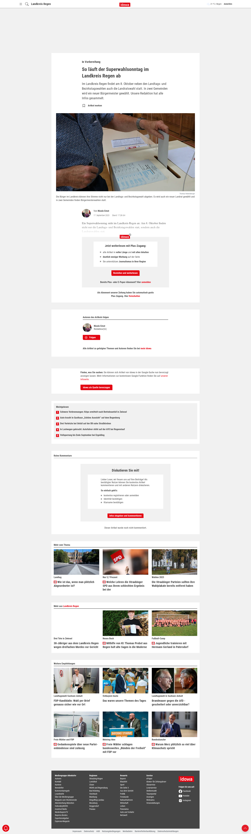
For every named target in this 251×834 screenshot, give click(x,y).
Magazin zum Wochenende (66, 800)
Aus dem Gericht (126, 791)
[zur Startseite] (187, 778)
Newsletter (59, 788)
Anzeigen (150, 797)
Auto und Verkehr (127, 812)
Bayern (123, 778)
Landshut (93, 781)
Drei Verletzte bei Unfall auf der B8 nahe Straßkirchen (85, 423)
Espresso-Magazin (62, 821)
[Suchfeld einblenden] (27, 4)
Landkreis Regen (41, 4)
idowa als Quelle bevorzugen (96, 387)
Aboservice (150, 785)
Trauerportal (151, 794)
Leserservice (151, 788)
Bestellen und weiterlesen (125, 273)
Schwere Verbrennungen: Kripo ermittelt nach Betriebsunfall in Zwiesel (93, 411)
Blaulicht (123, 781)
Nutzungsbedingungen (111, 831)
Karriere (58, 785)
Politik (122, 794)
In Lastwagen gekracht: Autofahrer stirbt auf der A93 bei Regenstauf (92, 429)
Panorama (124, 809)
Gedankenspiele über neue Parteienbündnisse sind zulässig (76, 746)
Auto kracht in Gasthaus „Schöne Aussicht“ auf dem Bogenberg (90, 417)
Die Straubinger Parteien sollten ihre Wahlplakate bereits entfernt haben (173, 583)
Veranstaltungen (153, 803)
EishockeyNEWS (61, 806)
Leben (122, 806)
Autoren (58, 778)
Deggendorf (94, 806)
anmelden (146, 282)
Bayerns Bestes (61, 815)
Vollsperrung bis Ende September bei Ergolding (82, 435)
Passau (92, 809)
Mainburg (93, 797)
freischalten (134, 296)
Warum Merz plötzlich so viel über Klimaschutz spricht (174, 746)
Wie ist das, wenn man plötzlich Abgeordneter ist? (74, 583)
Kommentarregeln (62, 791)
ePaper (149, 778)
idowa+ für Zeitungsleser (156, 781)
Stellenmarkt (151, 791)
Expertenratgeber (62, 818)
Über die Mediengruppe (64, 797)
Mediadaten (127, 831)
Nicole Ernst (103, 211)
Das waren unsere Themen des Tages (124, 700)
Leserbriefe (59, 794)
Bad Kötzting (94, 791)
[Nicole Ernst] (87, 213)
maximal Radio (61, 809)
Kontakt (58, 781)
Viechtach (93, 794)
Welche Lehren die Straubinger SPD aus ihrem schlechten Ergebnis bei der (123, 585)
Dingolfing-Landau (96, 800)
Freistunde (124, 797)
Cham (91, 785)
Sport (122, 785)
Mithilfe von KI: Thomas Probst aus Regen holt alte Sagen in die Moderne (125, 645)
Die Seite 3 (124, 788)
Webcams (150, 800)
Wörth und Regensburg (98, 788)
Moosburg (93, 803)
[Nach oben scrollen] (245, 828)
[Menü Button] (21, 4)
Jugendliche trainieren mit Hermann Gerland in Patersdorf (170, 645)
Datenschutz (89, 831)
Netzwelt (123, 815)
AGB (98, 831)
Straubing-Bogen (96, 778)
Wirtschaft (124, 803)
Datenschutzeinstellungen (168, 831)
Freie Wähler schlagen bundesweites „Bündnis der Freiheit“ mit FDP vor (124, 748)
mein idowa (146, 348)
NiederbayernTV (61, 812)
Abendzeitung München (64, 803)
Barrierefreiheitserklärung (145, 831)
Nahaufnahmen (126, 800)
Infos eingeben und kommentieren (125, 515)
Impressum (77, 831)
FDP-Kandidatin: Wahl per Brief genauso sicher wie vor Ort (72, 702)
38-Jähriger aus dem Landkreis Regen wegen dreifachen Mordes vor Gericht (76, 645)
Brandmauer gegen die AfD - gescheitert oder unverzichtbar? (170, 702)
